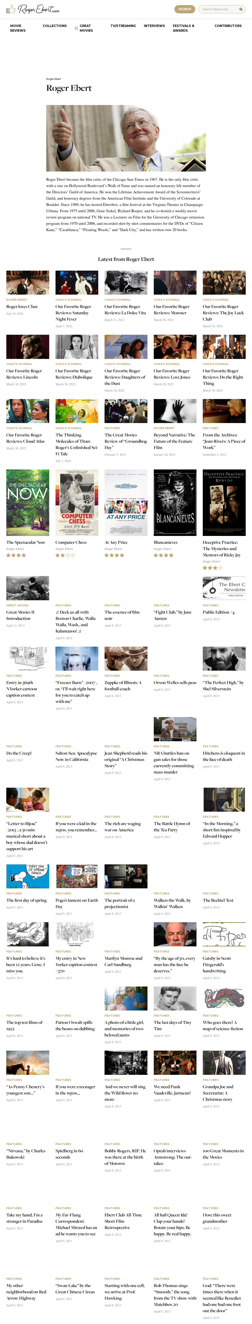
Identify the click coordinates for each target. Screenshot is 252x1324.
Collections (55, 26)
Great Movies (86, 28)
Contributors (228, 26)
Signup (185, 9)
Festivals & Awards (183, 28)
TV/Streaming (123, 26)
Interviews (154, 26)
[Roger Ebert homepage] (32, 9)
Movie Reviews (18, 28)
